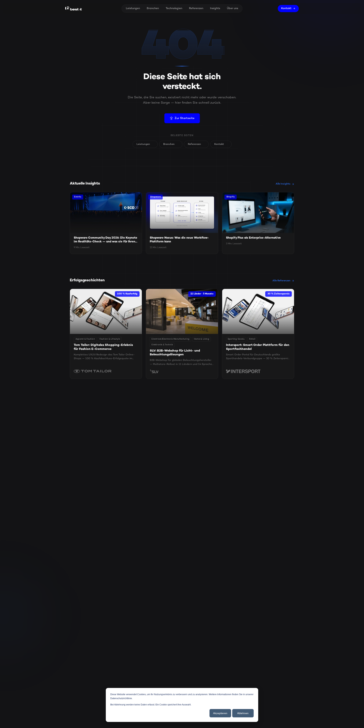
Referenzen (196, 8)
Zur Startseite (185, 118)
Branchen (153, 8)
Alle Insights (283, 184)
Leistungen (133, 8)
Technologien (174, 8)
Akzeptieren (220, 713)
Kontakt (286, 8)
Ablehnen (243, 713)
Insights (215, 8)
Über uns (232, 8)
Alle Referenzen (281, 280)
